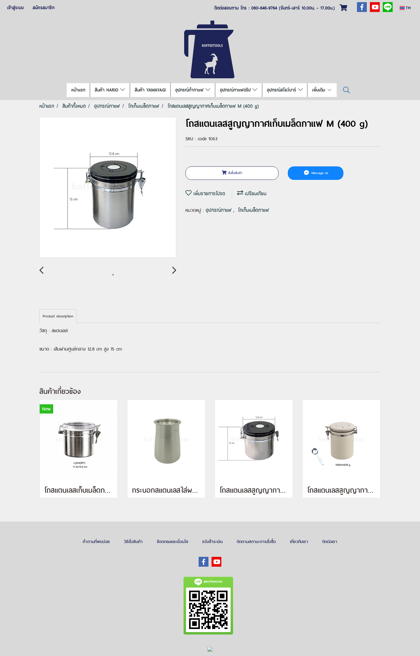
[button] (346, 90)
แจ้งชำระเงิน (212, 541)
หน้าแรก (78, 90)
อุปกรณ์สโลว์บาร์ (282, 90)
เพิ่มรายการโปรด (208, 193)
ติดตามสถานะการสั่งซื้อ (256, 541)
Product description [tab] (58, 316)
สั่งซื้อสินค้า (234, 173)
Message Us (319, 173)
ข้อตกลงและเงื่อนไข (172, 541)
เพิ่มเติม (319, 90)
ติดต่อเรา (329, 541)
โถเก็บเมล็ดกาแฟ (253, 210)
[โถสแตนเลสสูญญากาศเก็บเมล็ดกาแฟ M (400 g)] (108, 187)
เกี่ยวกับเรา (299, 541)
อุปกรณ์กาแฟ (219, 210)
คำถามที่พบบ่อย (96, 541)
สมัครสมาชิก (43, 7)
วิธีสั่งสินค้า (133, 541)
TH (408, 7)
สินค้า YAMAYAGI (150, 90)
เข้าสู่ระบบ (15, 7)
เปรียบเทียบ (255, 193)
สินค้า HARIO (107, 90)
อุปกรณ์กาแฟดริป (236, 90)
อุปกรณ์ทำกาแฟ (190, 90)
